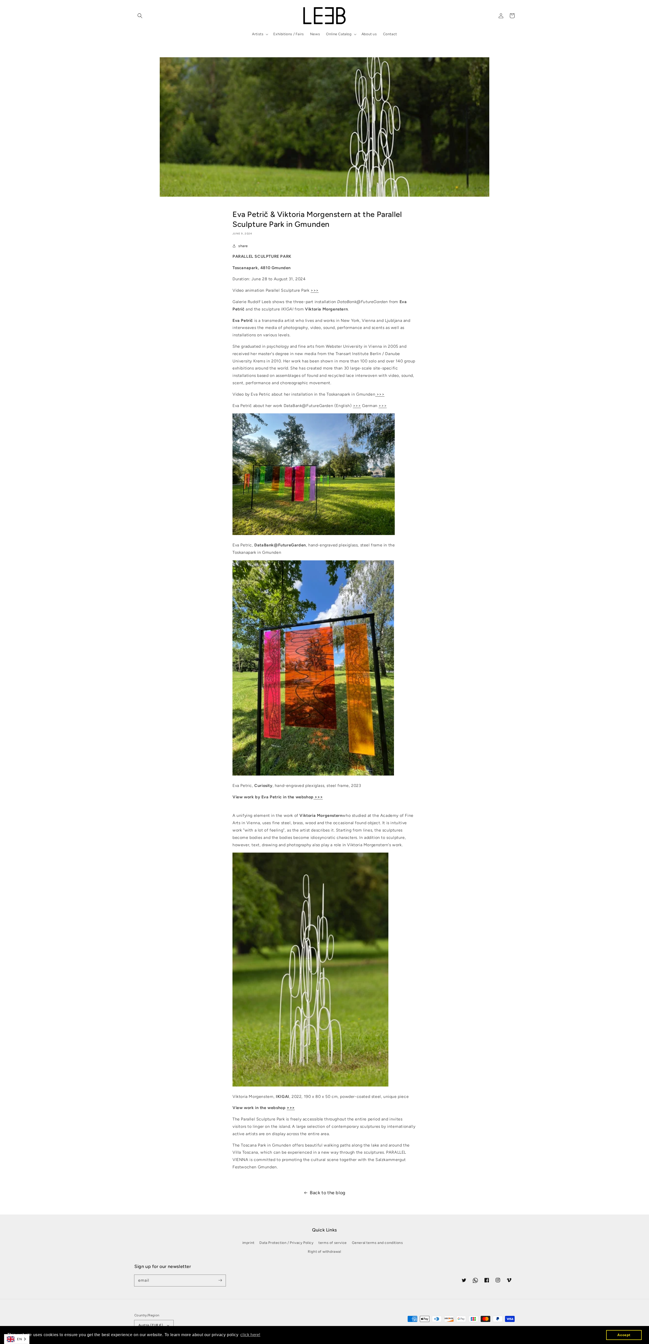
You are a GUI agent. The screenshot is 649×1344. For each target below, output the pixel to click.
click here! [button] (250, 1335)
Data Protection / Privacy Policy (286, 1243)
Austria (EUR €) (150, 1325)
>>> (315, 290)
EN (19, 1339)
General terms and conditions (377, 1243)
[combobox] (16, 1339)
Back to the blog (328, 1192)
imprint (248, 1243)
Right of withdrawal (324, 1251)
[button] (140, 15)
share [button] (243, 246)
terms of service (332, 1243)
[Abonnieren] (220, 1280)
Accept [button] (623, 1335)
